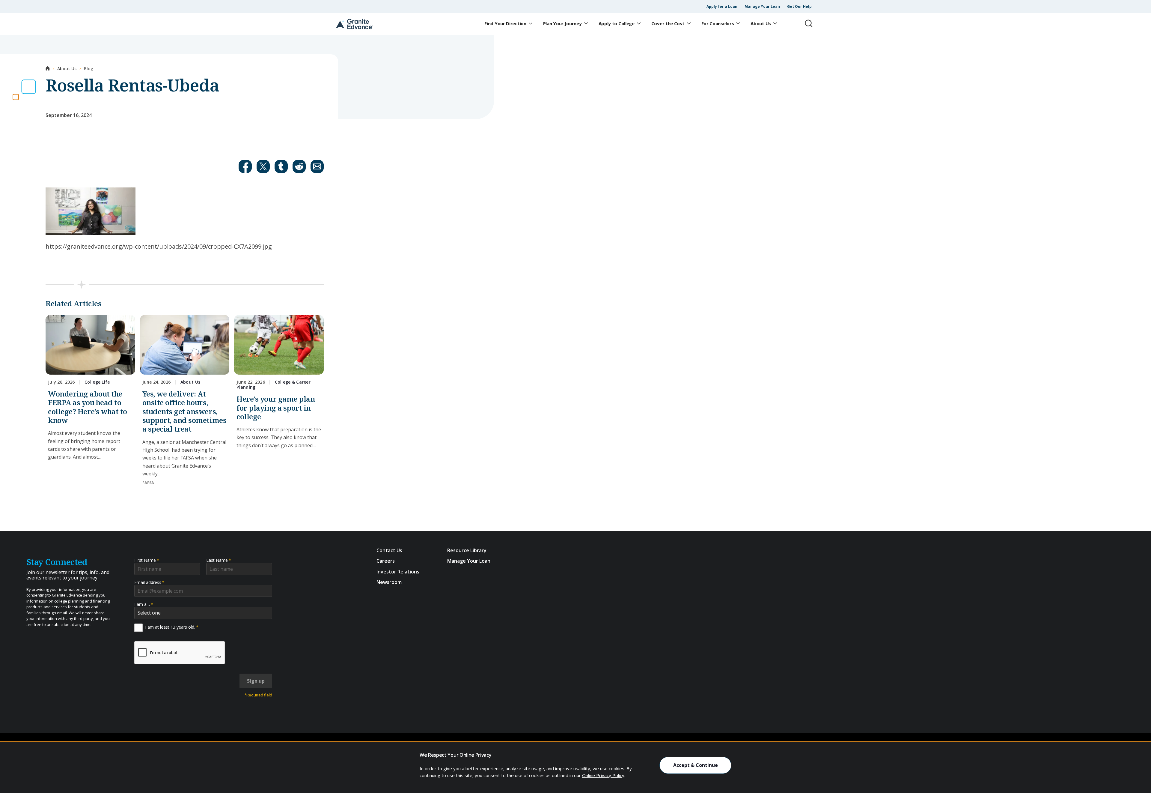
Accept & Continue (695, 765)
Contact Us (389, 550)
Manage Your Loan (762, 6)
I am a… (143, 604)
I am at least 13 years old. (171, 627)
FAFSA (148, 482)
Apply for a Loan (721, 6)
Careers (385, 561)
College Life (97, 382)
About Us (190, 382)
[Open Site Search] (808, 23)
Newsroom (389, 582)
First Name (146, 560)
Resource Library (466, 550)
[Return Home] (354, 24)
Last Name (218, 560)
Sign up (256, 681)
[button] (245, 166)
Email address (149, 582)
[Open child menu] (531, 24)
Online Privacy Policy (603, 775)
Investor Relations (397, 571)
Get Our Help (799, 6)
